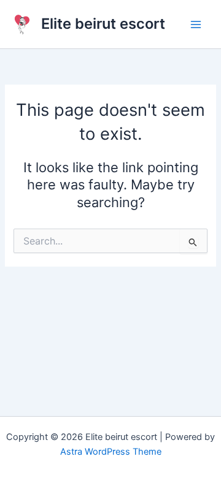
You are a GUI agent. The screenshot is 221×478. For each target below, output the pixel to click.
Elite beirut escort (103, 23)
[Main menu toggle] (196, 24)
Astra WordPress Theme (110, 451)
